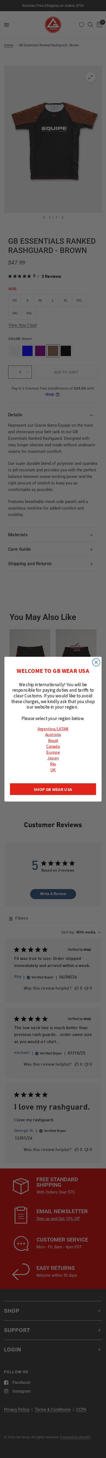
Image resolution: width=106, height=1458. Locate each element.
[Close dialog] (96, 662)
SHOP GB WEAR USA (53, 789)
